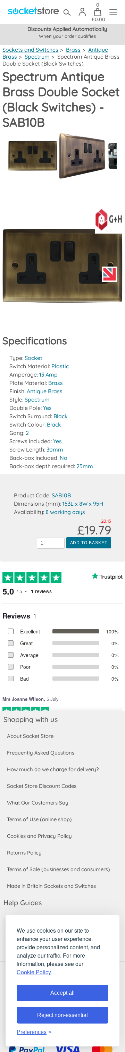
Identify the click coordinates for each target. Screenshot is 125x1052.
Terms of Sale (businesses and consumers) (58, 869)
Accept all (62, 993)
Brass (73, 49)
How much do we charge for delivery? (53, 769)
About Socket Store (30, 736)
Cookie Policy (34, 972)
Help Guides (22, 902)
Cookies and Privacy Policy (39, 836)
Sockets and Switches (30, 49)
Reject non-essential (62, 1015)
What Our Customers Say (37, 802)
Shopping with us (30, 719)
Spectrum (37, 56)
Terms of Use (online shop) (39, 819)
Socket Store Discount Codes (41, 786)
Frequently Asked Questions (40, 752)
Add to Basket (88, 542)
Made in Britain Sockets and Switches (51, 886)
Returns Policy (24, 852)
